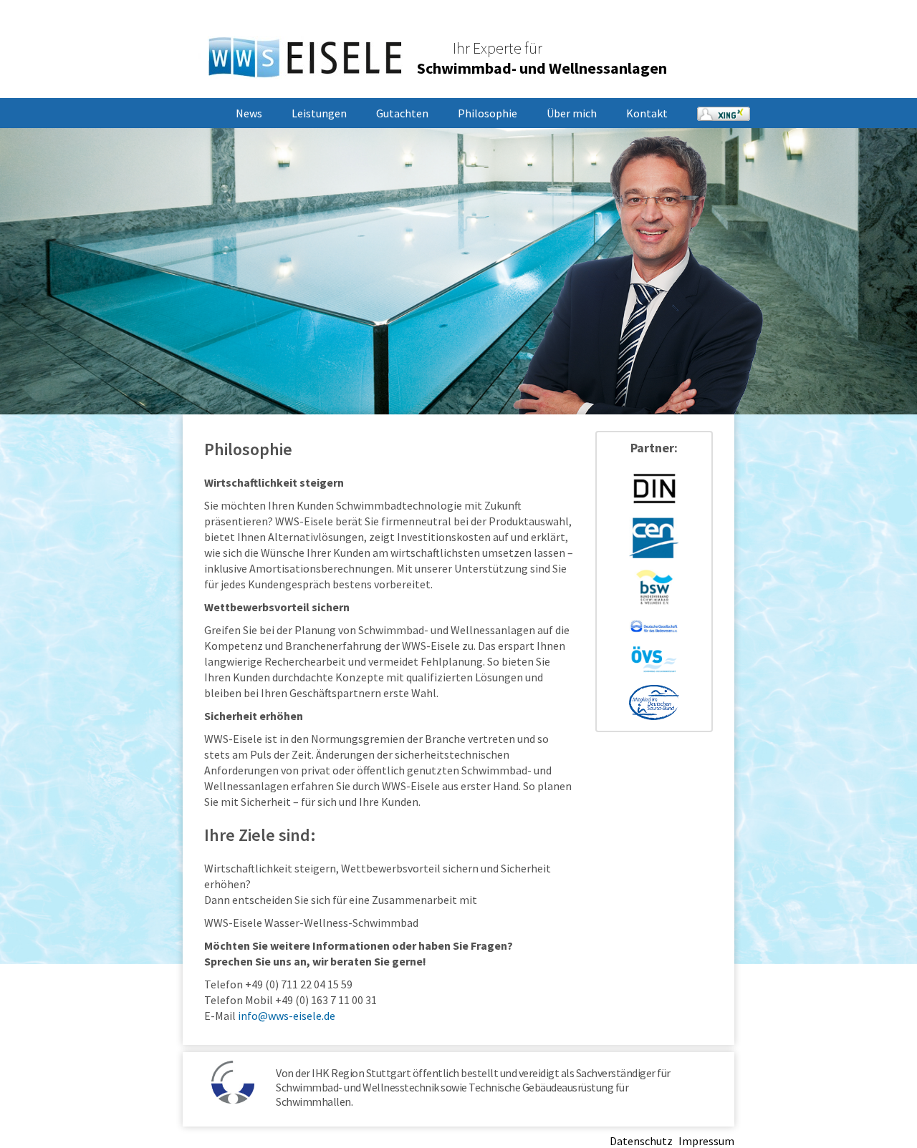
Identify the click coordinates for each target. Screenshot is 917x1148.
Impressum (706, 1141)
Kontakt (647, 113)
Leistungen (319, 113)
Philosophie (487, 113)
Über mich (572, 113)
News (249, 113)
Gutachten (402, 113)
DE (680, 30)
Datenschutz (641, 1141)
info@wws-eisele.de (286, 1015)
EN (704, 30)
